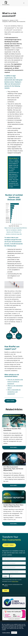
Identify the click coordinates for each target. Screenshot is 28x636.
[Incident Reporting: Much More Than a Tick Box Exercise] (14, 491)
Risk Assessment (21, 21)
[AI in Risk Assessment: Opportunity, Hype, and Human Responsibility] (14, 453)
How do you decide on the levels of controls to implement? (15, 381)
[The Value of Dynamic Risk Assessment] (14, 415)
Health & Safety (12, 21)
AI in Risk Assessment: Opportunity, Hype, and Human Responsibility (13, 468)
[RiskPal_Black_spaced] (6, 1)
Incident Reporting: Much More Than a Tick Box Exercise (13, 506)
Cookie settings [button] (6, 632)
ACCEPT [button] (14, 632)
